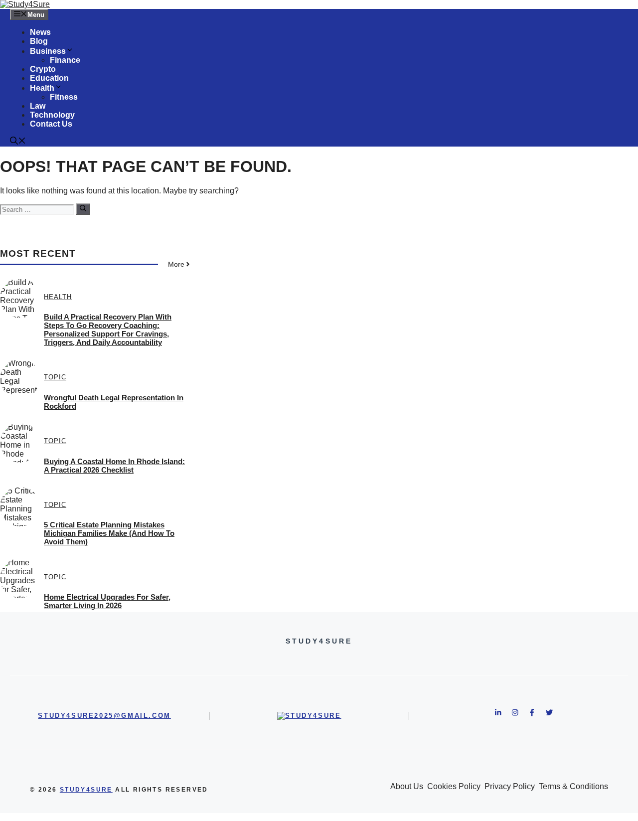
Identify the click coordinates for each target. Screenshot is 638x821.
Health (42, 88)
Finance (65, 60)
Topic (55, 377)
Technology (52, 115)
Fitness (64, 97)
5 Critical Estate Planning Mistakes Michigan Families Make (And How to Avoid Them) (109, 533)
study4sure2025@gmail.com (104, 715)
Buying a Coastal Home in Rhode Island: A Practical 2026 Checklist (114, 465)
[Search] (83, 208)
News (40, 32)
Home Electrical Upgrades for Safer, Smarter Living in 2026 (107, 601)
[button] (18, 142)
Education (49, 78)
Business (48, 51)
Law (37, 106)
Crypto (43, 69)
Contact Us (51, 124)
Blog (39, 41)
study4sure (86, 789)
